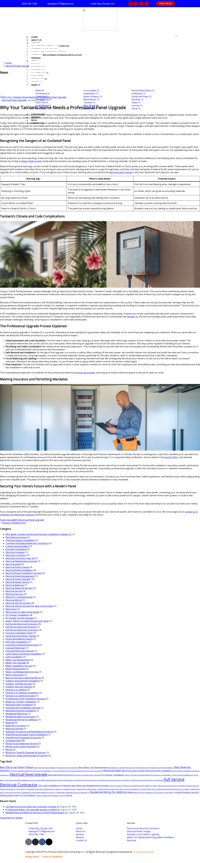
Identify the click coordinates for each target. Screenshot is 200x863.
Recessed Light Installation (19, 704)
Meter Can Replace (116, 786)
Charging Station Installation (20, 540)
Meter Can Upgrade (15, 662)
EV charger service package (19, 618)
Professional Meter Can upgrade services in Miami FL (32, 809)
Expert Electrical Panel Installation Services (20, 780)
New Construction (14, 674)
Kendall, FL (132, 316)
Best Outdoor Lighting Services (137, 768)
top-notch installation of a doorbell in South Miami (155, 792)
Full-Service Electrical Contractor (21, 629)
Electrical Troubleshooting (19, 597)
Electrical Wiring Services (18, 603)
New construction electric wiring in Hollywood (169, 786)
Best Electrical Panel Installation (45, 768)
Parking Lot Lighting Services (20, 695)
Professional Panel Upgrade (29, 519)
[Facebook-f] (141, 3)
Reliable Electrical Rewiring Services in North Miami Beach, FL (36, 812)
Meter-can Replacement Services (22, 671)
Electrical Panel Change (17, 567)
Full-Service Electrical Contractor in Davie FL (114, 780)
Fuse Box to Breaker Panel (19, 632)
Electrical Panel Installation (19, 570)
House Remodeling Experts (19, 638)
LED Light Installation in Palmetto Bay (56, 785)
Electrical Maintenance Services (21, 561)
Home (34, 37)
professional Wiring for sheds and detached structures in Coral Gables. (165, 789)
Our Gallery (38, 114)
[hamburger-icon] (176, 35)
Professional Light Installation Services (25, 698)
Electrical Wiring (13, 600)
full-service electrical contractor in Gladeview (146, 780)
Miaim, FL (35, 85)
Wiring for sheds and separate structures (26, 755)
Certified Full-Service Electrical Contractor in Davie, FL (32, 806)
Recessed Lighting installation (20, 710)
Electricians (11, 609)
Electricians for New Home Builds (22, 612)
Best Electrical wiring (16, 537)
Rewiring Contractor (15, 725)
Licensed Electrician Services (19, 650)
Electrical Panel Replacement (19, 576)
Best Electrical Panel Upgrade (67, 768)
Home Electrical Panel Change (20, 635)
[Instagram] (136, 3)
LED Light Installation (16, 641)
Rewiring (36, 58)
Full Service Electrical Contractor (21, 623)
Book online (165, 4)
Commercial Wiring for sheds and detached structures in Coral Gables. (77, 771)
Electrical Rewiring (14, 585)
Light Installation (14, 656)
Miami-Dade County (31, 161)
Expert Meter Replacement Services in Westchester (54, 780)
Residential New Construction (20, 716)
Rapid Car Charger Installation (20, 701)
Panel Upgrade (7, 519)
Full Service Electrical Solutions (20, 626)
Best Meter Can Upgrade (117, 768)
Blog (34, 120)
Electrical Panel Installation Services (23, 573)
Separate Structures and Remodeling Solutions (29, 731)
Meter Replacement (15, 668)
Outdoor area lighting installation (22, 680)
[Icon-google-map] (130, 3)
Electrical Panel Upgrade (17, 65)
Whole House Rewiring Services (21, 743)
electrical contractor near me (20, 558)
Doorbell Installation (16, 549)
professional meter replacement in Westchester (79, 789)
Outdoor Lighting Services (18, 683)
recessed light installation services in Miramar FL (72, 792)
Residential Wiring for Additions (21, 719)
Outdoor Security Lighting (18, 686)
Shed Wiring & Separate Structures (23, 737)
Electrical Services (14, 594)
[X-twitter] (146, 3)
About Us (36, 40)
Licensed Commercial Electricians (22, 644)
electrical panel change (120, 172)
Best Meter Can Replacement (93, 767)
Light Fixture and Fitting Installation (23, 653)
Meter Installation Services (19, 665)
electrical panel (13, 564)
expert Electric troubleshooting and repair (27, 620)
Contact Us (37, 123)
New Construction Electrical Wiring (23, 677)
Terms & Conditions (52, 856)
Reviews (35, 117)
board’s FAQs (171, 457)
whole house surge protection (20, 746)
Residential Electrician (16, 713)
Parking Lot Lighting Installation (22, 692)
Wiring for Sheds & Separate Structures (25, 752)
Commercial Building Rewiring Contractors (27, 543)
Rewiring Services (14, 728)
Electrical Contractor (15, 555)
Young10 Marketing (143, 851)
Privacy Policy (32, 856)
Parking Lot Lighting (16, 689)
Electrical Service (13, 591)
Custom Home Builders (17, 546)
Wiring (8, 749)
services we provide (85, 372)
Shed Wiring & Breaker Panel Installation (26, 734)
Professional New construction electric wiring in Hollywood (118, 789)
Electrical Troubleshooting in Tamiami (87, 775)
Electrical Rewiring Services (19, 588)
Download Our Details (11, 817)
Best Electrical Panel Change (16, 767)
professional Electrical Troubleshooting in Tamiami (43, 789)
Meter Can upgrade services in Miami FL (138, 786)
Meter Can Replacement (17, 659)
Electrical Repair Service (17, 582)
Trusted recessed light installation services (50, 795)
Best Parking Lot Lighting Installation (161, 768)
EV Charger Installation (17, 615)
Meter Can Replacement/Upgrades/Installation (56, 55)
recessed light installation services (22, 707)
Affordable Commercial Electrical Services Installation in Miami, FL (38, 534)
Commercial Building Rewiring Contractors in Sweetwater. (31, 771)
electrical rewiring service (60, 774)
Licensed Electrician (15, 647)
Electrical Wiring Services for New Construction (29, 606)
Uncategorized (12, 740)
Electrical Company (15, 552)
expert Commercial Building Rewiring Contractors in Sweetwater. (148, 775)
